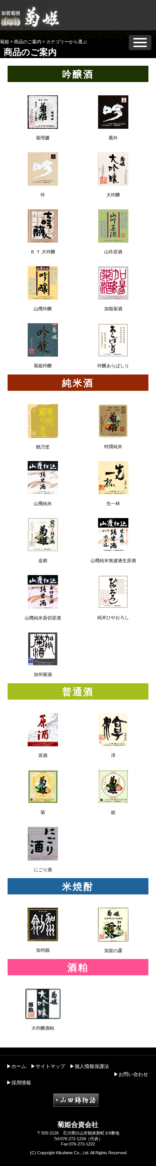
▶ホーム (16, 1066)
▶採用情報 (18, 1082)
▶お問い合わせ (131, 1074)
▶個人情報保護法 (89, 1066)
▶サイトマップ (48, 1066)
